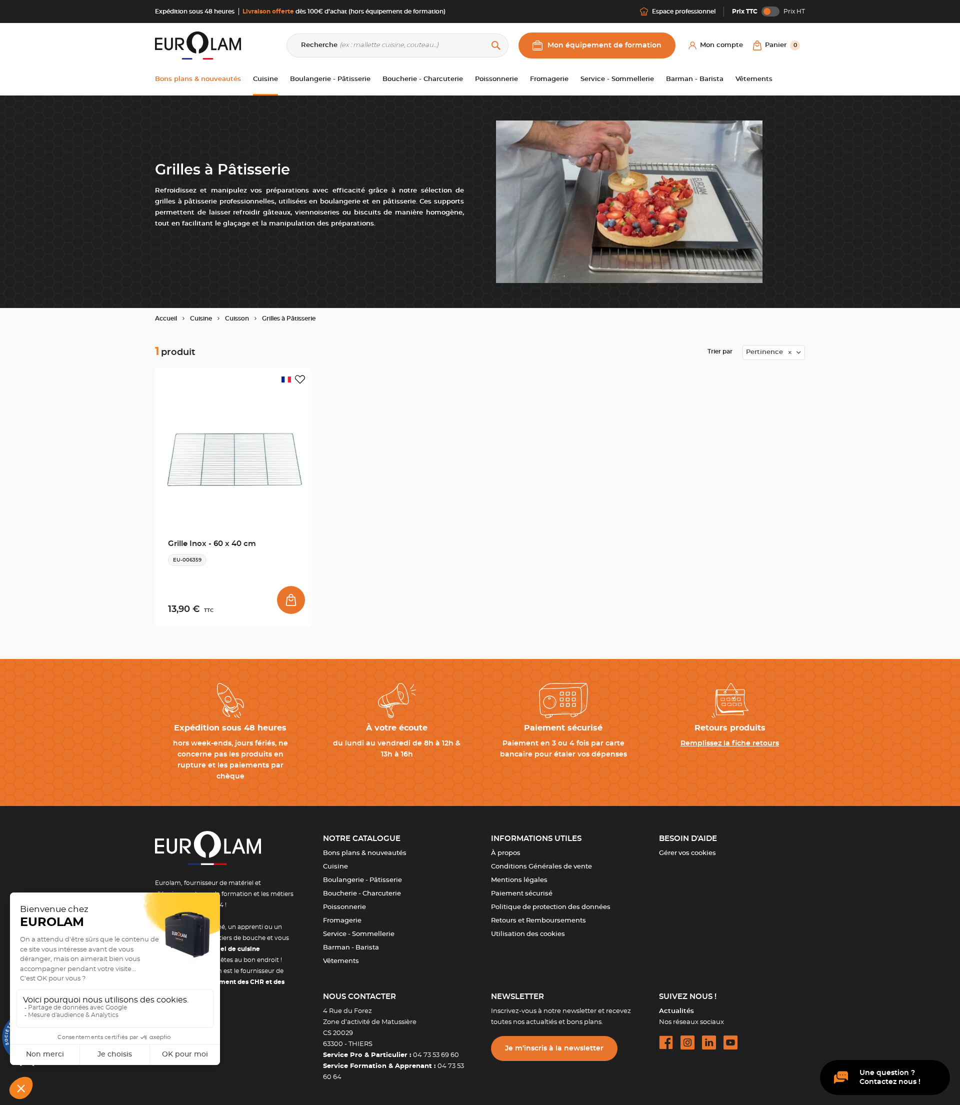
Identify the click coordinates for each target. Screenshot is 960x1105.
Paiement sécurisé (521, 893)
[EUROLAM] (198, 45)
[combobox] (773, 352)
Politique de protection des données (550, 907)
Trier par (720, 351)
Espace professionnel (684, 11)
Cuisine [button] (265, 79)
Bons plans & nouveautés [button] (198, 79)
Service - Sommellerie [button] (617, 79)
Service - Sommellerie (358, 934)
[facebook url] (666, 1043)
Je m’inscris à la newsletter (554, 1048)
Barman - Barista (351, 947)
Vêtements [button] (754, 79)
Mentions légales (519, 880)
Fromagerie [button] (549, 79)
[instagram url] (687, 1043)
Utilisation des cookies (528, 934)
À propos (505, 853)
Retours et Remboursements (538, 921)
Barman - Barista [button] (695, 79)
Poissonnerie (344, 907)
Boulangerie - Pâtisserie (362, 880)
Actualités (676, 1011)
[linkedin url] (709, 1043)
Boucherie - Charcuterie (362, 893)
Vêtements (341, 961)
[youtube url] (731, 1043)
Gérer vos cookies (687, 853)
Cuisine (335, 867)
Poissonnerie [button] (496, 79)
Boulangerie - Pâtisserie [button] (330, 79)
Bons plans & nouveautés (364, 853)
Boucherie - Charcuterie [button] (422, 79)
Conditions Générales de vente (541, 867)
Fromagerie (342, 921)
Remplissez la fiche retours (729, 743)
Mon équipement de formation (605, 45)
